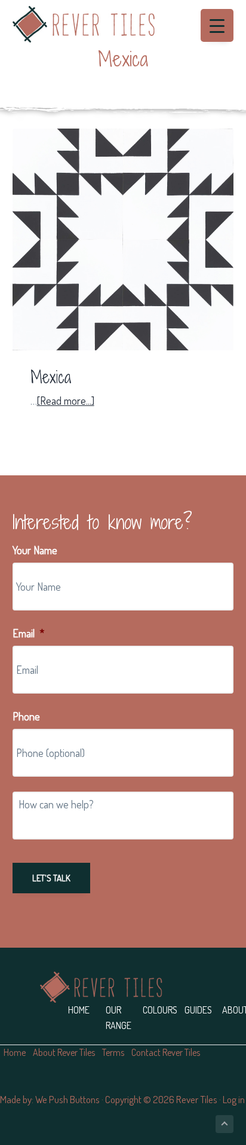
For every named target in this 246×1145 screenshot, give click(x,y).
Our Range (118, 1017)
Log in (234, 1099)
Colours (160, 1010)
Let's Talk (51, 878)
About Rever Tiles (64, 1052)
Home (79, 1010)
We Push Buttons (67, 1099)
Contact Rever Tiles (165, 1052)
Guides (198, 1010)
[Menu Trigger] (217, 25)
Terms (113, 1052)
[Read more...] (65, 401)
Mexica (50, 377)
